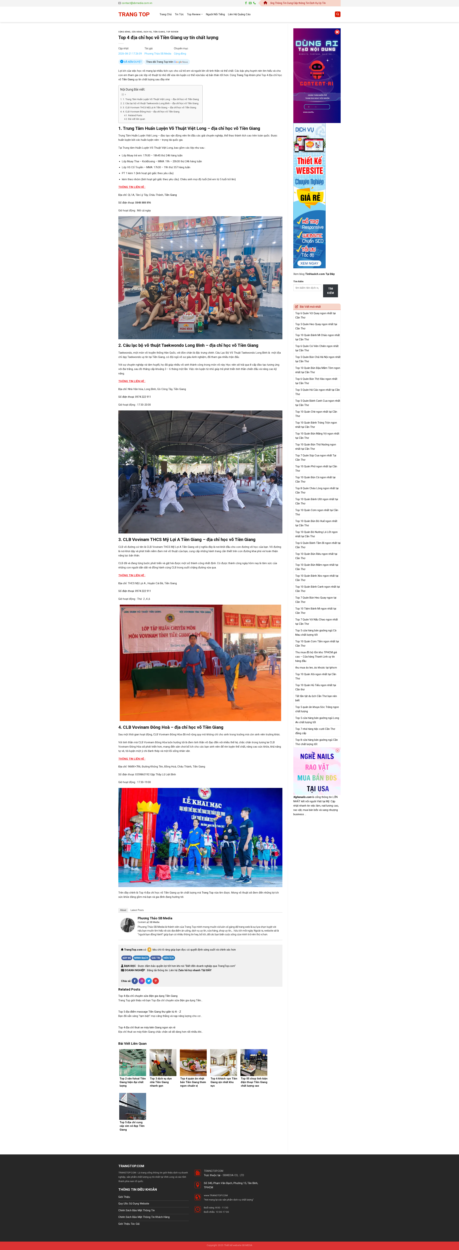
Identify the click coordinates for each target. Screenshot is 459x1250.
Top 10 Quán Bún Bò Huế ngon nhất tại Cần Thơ (316, 523)
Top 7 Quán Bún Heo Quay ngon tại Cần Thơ (315, 600)
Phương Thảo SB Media (158, 53)
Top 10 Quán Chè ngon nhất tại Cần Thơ (316, 414)
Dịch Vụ (148, 32)
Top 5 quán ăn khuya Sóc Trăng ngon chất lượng (317, 709)
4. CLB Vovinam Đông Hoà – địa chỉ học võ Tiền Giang (151, 111)
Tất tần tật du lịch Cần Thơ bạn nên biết (316, 698)
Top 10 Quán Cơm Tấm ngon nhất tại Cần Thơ (317, 643)
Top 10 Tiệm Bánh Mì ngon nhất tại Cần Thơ (315, 611)
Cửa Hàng (137, 32)
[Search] (337, 14)
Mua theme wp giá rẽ (155, 1181)
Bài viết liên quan (136, 119)
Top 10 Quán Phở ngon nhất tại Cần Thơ (316, 468)
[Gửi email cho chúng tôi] (250, 3)
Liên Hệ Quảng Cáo (239, 14)
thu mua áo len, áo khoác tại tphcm (316, 667)
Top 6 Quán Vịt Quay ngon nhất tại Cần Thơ (315, 315)
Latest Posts (137, 910)
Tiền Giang (159, 32)
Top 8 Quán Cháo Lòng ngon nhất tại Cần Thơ (317, 490)
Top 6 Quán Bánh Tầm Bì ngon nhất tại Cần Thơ (317, 545)
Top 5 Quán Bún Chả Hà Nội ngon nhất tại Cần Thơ (317, 359)
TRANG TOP (134, 14)
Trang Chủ (166, 14)
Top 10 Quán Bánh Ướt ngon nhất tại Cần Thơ (316, 501)
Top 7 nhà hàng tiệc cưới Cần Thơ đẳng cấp (315, 731)
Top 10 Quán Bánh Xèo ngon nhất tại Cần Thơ (316, 578)
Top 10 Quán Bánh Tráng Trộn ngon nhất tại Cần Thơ (316, 425)
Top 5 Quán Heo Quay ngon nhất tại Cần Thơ (316, 326)
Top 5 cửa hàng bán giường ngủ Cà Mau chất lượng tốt (315, 632)
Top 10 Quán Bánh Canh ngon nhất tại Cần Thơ (317, 589)
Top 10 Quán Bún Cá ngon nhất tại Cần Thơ (315, 479)
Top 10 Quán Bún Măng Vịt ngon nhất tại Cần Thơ (317, 435)
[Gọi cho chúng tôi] (254, 3)
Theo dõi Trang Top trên (160, 61)
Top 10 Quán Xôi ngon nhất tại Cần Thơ (315, 676)
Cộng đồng (124, 32)
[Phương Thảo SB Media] (127, 925)
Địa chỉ (122, 195)
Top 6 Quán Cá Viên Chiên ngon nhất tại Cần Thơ (317, 348)
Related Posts (135, 115)
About (123, 910)
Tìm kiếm (298, 281)
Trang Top (243, 75)
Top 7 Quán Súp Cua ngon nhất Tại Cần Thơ (315, 457)
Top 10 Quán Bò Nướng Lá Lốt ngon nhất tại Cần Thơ (316, 534)
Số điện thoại (126, 202)
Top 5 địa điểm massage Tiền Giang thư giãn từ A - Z (149, 1011)
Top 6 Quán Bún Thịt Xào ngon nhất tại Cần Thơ (316, 381)
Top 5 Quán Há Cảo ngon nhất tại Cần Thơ (317, 392)
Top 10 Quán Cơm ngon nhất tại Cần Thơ (316, 512)
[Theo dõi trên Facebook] (246, 3)
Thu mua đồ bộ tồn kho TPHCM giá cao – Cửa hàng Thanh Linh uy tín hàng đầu (316, 657)
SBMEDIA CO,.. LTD (233, 1175)
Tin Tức (179, 14)
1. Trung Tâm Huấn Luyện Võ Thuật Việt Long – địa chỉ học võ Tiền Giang (161, 99)
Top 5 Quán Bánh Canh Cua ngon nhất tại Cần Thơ (317, 403)
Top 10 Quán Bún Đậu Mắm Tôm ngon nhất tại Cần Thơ (317, 370)
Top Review (193, 14)
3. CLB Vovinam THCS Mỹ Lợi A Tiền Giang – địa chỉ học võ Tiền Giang (159, 107)
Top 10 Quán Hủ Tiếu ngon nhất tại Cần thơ (315, 687)
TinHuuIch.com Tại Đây (320, 274)
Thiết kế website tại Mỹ (306, 26)
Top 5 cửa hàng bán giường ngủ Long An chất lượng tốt (317, 720)
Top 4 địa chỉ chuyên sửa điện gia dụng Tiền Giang (148, 996)
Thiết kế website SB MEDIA (238, 1245)
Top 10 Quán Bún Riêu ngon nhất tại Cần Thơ (316, 556)
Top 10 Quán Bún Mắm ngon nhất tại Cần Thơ (316, 567)
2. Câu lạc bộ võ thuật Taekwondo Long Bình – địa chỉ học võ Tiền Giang (160, 103)
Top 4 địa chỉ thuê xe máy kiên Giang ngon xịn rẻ (146, 1027)
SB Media (154, 922)
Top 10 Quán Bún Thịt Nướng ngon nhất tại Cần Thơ (315, 446)
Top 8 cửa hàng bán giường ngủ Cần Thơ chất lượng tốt (316, 742)
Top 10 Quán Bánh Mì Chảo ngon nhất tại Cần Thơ (317, 337)
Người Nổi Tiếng (215, 14)
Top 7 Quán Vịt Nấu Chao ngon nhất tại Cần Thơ (316, 621)
